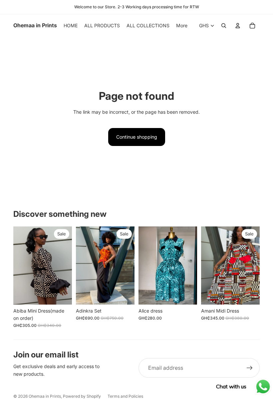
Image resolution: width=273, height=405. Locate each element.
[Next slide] (67, 265)
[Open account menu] (237, 25)
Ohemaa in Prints (45, 396)
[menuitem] (182, 25)
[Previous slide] (18, 265)
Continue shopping (136, 137)
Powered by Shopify (82, 396)
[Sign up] (250, 368)
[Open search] (223, 25)
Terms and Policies (125, 396)
